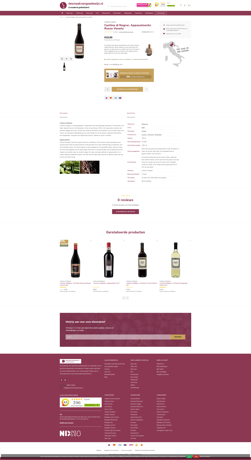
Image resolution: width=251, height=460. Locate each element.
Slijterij (133, 385)
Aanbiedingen (160, 13)
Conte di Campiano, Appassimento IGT (73, 283)
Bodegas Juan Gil (110, 425)
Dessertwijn (117, 13)
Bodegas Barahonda (111, 420)
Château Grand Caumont (112, 399)
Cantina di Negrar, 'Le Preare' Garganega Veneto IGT (140, 284)
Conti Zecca (108, 407)
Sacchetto (160, 417)
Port (97, 13)
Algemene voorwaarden (111, 450)
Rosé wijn (89, 13)
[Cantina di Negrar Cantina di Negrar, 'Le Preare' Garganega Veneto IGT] (142, 260)
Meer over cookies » (205, 456)
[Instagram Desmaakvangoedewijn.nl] (65, 380)
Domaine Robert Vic (137, 407)
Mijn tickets (160, 369)
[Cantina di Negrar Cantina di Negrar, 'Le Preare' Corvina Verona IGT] (109, 260)
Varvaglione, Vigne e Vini (164, 430)
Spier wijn (108, 438)
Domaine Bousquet (136, 401)
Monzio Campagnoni (137, 420)
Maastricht (134, 414)
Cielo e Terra (109, 409)
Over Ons (107, 372)
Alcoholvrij (138, 13)
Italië (143, 128)
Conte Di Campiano (163, 412)
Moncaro (133, 422)
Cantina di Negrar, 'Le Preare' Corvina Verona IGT (108, 284)
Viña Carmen (109, 404)
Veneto (144, 131)
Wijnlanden (128, 13)
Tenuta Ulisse (161, 414)
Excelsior (133, 430)
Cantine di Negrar (110, 412)
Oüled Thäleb (161, 399)
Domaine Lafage (136, 404)
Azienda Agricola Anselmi (112, 430)
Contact (107, 369)
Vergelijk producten (163, 374)
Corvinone (150, 135)
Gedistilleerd (149, 13)
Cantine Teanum (110, 414)
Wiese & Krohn (161, 407)
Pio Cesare (134, 412)
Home (61, 17)
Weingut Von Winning (163, 422)
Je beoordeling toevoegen (125, 212)
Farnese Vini (160, 404)
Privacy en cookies (126, 450)
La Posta (133, 438)
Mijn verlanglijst (161, 372)
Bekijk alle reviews (66, 423)
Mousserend (106, 13)
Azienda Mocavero (110, 433)
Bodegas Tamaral (110, 428)
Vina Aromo (160, 409)
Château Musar (109, 401)
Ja (189, 456)
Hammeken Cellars (110, 436)
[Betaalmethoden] (106, 98)
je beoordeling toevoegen (126, 32)
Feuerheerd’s (135, 433)
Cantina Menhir (135, 399)
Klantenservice (111, 360)
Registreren (160, 364)
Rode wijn (70, 13)
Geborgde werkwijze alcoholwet (115, 364)
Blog (106, 377)
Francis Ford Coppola (137, 436)
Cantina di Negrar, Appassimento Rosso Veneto (79, 17)
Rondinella (158, 135)
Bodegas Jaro (109, 422)
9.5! (180, 34)
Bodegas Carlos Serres (112, 417)
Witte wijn (79, 13)
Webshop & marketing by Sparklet (145, 450)
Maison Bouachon (136, 417)
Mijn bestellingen (162, 366)
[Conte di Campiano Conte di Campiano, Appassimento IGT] (75, 260)
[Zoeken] (109, 6)
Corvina (144, 135)
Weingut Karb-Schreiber (164, 425)
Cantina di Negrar (110, 22)
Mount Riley (134, 428)
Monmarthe (134, 425)
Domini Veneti (135, 409)
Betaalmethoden (110, 374)
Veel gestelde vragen (111, 366)
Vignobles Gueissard (163, 420)
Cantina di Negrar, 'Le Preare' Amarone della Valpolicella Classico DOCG (175, 284)
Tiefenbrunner (161, 428)
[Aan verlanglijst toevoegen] (146, 89)
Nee (196, 456)
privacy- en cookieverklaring (169, 456)
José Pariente (161, 401)
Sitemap (98, 450)
